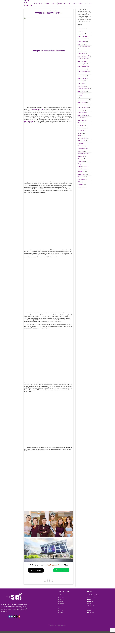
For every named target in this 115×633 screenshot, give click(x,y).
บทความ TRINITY (82, 41)
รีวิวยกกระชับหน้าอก (82, 166)
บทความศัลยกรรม (82, 102)
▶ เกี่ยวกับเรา (61, 597)
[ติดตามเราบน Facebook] (9, 616)
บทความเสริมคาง (82, 112)
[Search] (85, 3)
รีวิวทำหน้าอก (81, 161)
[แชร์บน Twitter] (50, 581)
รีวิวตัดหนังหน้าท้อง (82, 148)
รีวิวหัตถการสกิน (81, 179)
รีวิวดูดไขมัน (80, 143)
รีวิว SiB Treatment (82, 128)
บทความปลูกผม (81, 83)
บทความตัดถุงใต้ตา (82, 63)
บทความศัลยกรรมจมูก (83, 104)
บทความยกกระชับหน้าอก (84, 88)
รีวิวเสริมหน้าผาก (82, 187)
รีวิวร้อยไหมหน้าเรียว (82, 169)
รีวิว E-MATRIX (81, 125)
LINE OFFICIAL (62, 570)
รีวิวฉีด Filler (80, 135)
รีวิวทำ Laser (81, 158)
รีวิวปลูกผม (80, 164)
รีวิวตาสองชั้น (81, 156)
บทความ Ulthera (81, 44)
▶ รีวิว (59, 608)
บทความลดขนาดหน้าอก (83, 99)
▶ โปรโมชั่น (61, 603)
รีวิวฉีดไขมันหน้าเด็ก (82, 138)
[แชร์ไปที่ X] (47, 581)
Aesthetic (53, 3)
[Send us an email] (17, 616)
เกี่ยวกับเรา (41, 3)
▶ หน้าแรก (60, 594)
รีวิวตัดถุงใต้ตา (81, 146)
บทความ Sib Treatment (83, 39)
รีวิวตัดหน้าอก (81, 151)
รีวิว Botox (80, 122)
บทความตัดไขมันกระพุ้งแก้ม (84, 71)
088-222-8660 (36, 570)
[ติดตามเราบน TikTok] (14, 616)
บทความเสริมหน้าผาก (83, 115)
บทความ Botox (81, 33)
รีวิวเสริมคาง (81, 184)
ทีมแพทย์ (65, 3)
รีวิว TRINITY (81, 130)
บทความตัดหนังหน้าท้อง (83, 66)
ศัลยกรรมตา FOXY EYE (37, 109)
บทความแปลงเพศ (82, 120)
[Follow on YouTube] (19, 616)
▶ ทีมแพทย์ (60, 605)
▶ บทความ (60, 610)
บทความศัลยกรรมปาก (83, 107)
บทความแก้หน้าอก (82, 117)
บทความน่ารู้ (81, 81)
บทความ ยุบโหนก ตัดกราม (84, 46)
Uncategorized (81, 28)
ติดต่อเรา (81, 3)
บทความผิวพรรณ (82, 86)
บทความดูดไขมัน (82, 61)
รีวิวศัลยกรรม (81, 171)
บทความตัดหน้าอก (82, 69)
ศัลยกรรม (47, 3)
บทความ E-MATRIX (82, 36)
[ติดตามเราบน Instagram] (12, 616)
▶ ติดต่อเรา (60, 612)
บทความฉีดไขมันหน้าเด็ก (83, 56)
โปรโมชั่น (60, 3)
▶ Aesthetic (60, 601)
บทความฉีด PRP (82, 53)
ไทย (90, 3)
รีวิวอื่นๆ (79, 182)
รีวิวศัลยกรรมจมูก (82, 174)
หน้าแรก (36, 3)
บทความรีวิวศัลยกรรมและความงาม (84, 94)
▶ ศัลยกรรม (60, 599)
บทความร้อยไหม (81, 91)
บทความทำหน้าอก (82, 78)
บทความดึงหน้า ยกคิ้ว (83, 58)
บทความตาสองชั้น (82, 75)
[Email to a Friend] (52, 581)
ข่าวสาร (79, 31)
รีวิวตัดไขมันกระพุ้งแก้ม (83, 153)
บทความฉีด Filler (82, 51)
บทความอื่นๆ (81, 110)
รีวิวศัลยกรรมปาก (82, 176)
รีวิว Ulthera (80, 133)
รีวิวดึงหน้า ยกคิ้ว (81, 140)
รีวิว (69, 3)
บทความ (74, 3)
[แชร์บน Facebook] (45, 581)
